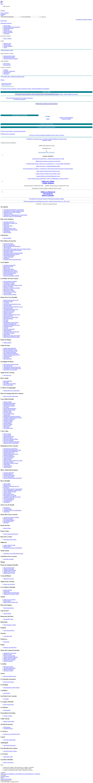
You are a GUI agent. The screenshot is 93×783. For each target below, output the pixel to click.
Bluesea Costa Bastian (8, 269)
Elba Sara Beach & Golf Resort (10, 353)
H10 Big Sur (6, 591)
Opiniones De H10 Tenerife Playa (11, 331)
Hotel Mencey (6, 507)
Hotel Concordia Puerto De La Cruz (11, 314)
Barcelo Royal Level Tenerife (10, 369)
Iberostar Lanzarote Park (9, 245)
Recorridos (3, 14)
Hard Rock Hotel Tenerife (9, 403)
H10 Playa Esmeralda (8, 440)
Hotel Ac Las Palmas (8, 286)
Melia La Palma (7, 528)
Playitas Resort (6, 710)
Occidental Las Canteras (9, 282)
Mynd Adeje (6, 427)
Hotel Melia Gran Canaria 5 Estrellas (11, 212)
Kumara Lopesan (7, 459)
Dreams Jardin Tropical (8, 413)
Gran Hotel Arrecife (8, 728)
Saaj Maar (5, 321)
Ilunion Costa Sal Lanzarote (9, 658)
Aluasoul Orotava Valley (9, 310)
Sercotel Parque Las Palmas (9, 291)
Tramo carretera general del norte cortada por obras (48, 171)
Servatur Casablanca (8, 518)
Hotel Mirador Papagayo (9, 255)
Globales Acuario (7, 313)
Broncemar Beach (7, 358)
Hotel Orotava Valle (8, 316)
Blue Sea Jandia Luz (8, 474)
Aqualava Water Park (8, 256)
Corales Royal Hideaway (9, 419)
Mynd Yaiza (6, 258)
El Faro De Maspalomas (9, 456)
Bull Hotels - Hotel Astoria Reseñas (11, 288)
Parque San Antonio (8, 308)
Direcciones (6, 73)
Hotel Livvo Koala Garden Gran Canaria (12, 460)
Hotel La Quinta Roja (8, 762)
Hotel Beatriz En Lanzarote (9, 653)
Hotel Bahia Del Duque (8, 404)
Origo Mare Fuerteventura (9, 739)
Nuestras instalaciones (8, 28)
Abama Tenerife (7, 613)
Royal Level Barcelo (8, 274)
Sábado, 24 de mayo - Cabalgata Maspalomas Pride (48, 166)
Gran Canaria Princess (8, 499)
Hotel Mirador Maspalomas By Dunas (12, 450)
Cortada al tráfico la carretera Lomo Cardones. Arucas (48, 173)
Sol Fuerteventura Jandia (9, 475)
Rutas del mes (6, 63)
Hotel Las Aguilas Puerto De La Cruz (12, 304)
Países (10, 779)
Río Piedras (6, 522)
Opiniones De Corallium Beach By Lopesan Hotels (15, 215)
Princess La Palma (7, 715)
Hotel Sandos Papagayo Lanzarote (11, 254)
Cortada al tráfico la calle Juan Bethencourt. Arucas (48, 176)
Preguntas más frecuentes (9, 56)
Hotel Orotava (6, 334)
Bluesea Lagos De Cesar (9, 573)
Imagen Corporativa (8, 32)
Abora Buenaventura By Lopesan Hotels (12, 489)
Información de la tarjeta (9, 57)
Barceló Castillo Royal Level (10, 349)
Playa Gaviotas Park (8, 385)
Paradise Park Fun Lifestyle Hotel (11, 592)
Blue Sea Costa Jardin (8, 312)
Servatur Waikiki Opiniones (9, 491)
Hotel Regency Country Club (10, 223)
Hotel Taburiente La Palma (9, 624)
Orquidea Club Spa (7, 213)
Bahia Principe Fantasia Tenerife (10, 364)
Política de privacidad (24, 773)
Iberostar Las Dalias (8, 420)
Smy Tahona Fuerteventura (9, 352)
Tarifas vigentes (7, 44)
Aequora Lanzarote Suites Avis (10, 657)
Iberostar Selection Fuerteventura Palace (12, 478)
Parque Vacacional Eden (9, 329)
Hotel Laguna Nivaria (8, 704)
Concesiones (6, 33)
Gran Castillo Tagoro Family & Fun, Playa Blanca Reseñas (17, 249)
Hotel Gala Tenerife (8, 225)
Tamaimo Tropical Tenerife (9, 570)
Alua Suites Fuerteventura (9, 668)
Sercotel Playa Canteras (8, 284)
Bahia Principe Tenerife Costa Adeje (11, 416)
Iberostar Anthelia (7, 402)
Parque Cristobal (7, 493)
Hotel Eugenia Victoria (8, 494)
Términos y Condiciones (34, 773)
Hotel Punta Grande (8, 756)
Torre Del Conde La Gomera (10, 751)
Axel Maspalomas (7, 500)
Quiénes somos (6, 25)
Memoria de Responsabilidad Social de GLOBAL (66, 118)
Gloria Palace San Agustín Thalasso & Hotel (13, 211)
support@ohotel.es (5, 776)
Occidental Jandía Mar (8, 472)
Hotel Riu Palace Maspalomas (10, 448)
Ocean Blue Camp (7, 636)
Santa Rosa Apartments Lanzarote (11, 275)
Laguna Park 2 (6, 415)
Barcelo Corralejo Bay (8, 669)
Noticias (2, 79)
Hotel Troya (6, 224)
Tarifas (2, 15)
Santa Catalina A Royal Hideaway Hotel (12, 285)
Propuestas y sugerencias (9, 71)
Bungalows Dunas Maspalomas (10, 451)
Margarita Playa (7, 485)
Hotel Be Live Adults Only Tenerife (11, 335)
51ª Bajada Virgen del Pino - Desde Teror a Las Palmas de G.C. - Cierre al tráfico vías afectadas (48, 163)
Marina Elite (6, 641)
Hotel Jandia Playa (7, 381)
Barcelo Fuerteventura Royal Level (11, 354)
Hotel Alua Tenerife (8, 301)
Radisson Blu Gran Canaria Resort (11, 390)
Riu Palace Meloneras (8, 455)
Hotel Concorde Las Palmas (9, 294)
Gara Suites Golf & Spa (8, 222)
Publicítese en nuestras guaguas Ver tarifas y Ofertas (54, 139)
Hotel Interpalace (7, 330)
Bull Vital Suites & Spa (8, 498)
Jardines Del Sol (7, 247)
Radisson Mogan (7, 342)
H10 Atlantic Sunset (8, 428)
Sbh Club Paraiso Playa (8, 630)
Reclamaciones (6, 72)
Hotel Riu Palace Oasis (8, 452)
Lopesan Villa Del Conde (9, 545)
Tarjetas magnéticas (7, 46)
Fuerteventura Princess (8, 608)
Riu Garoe (5, 320)
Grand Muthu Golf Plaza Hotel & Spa (12, 368)
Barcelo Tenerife (7, 238)
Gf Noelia (5, 327)
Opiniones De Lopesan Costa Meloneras (12, 547)
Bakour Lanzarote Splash (9, 655)
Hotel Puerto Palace (8, 326)
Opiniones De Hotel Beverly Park (11, 486)
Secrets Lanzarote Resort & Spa (10, 534)
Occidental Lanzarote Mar (9, 265)
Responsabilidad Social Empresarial (11, 27)
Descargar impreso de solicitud (10, 58)
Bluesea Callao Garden (8, 721)
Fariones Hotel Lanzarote (9, 659)
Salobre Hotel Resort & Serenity (10, 454)
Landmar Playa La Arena (9, 571)
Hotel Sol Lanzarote (8, 661)
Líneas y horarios (7, 38)
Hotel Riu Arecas (7, 411)
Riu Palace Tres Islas (8, 670)
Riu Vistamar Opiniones (9, 520)
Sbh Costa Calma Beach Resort (10, 439)
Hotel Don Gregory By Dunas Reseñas (12, 216)
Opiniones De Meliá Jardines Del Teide (12, 417)
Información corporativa (6, 23)
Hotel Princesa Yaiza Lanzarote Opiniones (13, 253)
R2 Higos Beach (7, 435)
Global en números (7, 31)
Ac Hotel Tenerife (7, 509)
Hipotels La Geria (7, 654)
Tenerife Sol (6, 227)
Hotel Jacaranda (7, 425)
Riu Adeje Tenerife (7, 424)
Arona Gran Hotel (7, 590)
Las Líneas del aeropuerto (19, 99)
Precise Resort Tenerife (8, 333)
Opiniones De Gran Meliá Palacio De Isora (13, 553)
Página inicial (4, 20)
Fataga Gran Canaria (8, 289)
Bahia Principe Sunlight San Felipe (11, 337)
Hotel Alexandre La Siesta (9, 228)
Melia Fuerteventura (8, 437)
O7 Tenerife (6, 302)
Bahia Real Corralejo (8, 666)
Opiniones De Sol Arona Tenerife (11, 594)
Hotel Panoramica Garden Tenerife (11, 687)
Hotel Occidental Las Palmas (10, 281)
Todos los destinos (5, 779)
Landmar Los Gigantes (8, 569)
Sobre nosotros (4, 773)
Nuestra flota (6, 29)
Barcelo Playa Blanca (8, 243)
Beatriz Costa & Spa (8, 266)
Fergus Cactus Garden (8, 476)
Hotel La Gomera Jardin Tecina (10, 396)
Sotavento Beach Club (8, 436)
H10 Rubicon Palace (8, 251)
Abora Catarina (7, 483)
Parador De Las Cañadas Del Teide (11, 734)
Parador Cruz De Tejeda (9, 584)
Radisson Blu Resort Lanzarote (10, 271)
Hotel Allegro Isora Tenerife (9, 539)
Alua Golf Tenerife (7, 365)
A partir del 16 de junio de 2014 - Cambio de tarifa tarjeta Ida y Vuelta (48, 158)
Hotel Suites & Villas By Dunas (10, 463)
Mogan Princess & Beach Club (10, 602)
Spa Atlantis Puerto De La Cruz (10, 309)
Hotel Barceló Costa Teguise (10, 270)
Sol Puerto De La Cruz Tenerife (10, 317)
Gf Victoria (6, 407)
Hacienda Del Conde (8, 619)
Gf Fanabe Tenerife (7, 421)
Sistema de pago (7, 43)
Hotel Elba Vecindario (8, 559)
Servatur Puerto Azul (8, 521)
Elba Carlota (6, 357)
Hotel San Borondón (8, 318)
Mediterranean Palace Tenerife (10, 229)
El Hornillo (6, 699)
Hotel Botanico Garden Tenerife (10, 322)
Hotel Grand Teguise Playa (9, 273)
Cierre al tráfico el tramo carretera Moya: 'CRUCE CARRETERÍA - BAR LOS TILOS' (48, 178)
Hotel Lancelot (6, 727)
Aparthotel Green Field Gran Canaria (12, 496)
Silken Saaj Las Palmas (8, 290)
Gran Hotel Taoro (7, 305)
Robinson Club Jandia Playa (9, 647)
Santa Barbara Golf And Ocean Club (11, 367)
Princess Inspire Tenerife (9, 405)
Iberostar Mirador (7, 423)
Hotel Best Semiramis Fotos (9, 323)
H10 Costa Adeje (7, 412)
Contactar (5, 69)
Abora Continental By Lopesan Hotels (12, 490)
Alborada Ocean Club (8, 578)
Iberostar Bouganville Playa (9, 408)
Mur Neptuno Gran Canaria (9, 495)
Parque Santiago (7, 232)
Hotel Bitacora (6, 231)
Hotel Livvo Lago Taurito (9, 599)
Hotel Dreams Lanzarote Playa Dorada (12, 250)
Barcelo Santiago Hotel (8, 567)
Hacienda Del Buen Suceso (9, 676)
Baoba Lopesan (7, 546)
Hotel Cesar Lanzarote (8, 682)
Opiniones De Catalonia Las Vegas (11, 325)
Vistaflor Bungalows (8, 458)
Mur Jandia (6, 382)
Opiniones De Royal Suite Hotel (10, 443)
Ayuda (8, 773)
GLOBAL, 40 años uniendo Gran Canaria (68, 94)
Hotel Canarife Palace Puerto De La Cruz (13, 306)
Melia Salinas (6, 267)
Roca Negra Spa (7, 375)
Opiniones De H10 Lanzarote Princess (12, 259)
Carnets (5, 47)
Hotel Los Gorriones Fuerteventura (11, 441)
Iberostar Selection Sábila (9, 409)
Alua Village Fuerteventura (9, 383)
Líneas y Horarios (5, 13)
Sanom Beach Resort (8, 461)
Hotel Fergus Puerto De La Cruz (10, 300)
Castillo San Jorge (7, 356)
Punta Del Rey (6, 693)
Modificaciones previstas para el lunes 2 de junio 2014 (48, 161)
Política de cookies (14, 773)
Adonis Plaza (6, 511)
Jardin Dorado (6, 464)
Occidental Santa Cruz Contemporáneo (12, 510)
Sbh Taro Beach (7, 433)
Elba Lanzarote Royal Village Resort (11, 246)
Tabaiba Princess (7, 467)
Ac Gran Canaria (7, 293)
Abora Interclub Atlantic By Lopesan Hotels (13, 209)
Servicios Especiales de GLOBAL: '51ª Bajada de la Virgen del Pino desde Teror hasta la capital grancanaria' (48, 168)
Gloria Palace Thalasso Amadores (11, 517)
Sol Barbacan (6, 502)
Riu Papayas (6, 487)
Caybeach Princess (7, 465)
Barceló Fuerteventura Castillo (10, 350)
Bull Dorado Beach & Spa (9, 745)
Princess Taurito (7, 601)
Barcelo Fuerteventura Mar (9, 348)
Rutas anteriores (7, 65)
